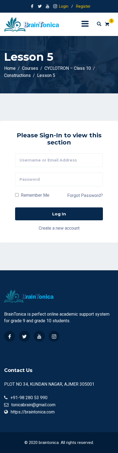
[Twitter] (24, 336)
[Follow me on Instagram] (55, 6)
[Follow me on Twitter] (40, 6)
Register (83, 6)
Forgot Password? (85, 195)
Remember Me (34, 195)
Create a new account (59, 227)
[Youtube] (39, 336)
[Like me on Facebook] (32, 6)
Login (63, 6)
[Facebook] (9, 336)
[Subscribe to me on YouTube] (47, 6)
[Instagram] (54, 336)
